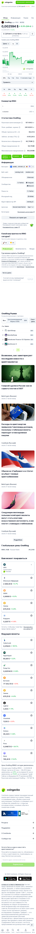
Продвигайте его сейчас (28, 628)
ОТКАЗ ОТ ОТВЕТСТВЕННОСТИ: (13, 884)
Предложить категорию (25, 212)
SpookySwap (30, 267)
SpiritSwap (20, 267)
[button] (19, 172)
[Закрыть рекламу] (31, 565)
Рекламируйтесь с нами (10, 227)
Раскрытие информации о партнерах (13, 316)
